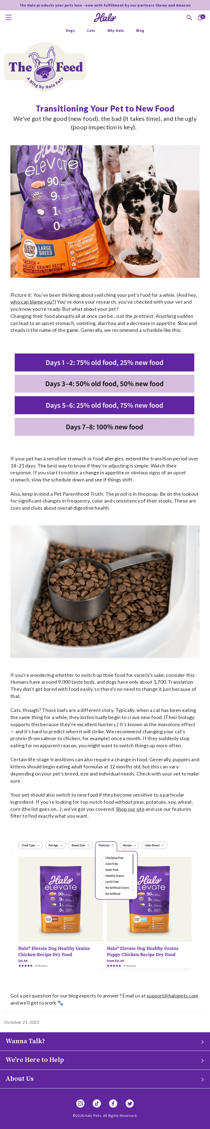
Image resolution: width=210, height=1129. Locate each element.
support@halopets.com (172, 996)
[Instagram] (80, 1103)
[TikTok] (97, 1103)
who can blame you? (32, 302)
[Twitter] (130, 1103)
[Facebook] (113, 1103)
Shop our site (130, 809)
